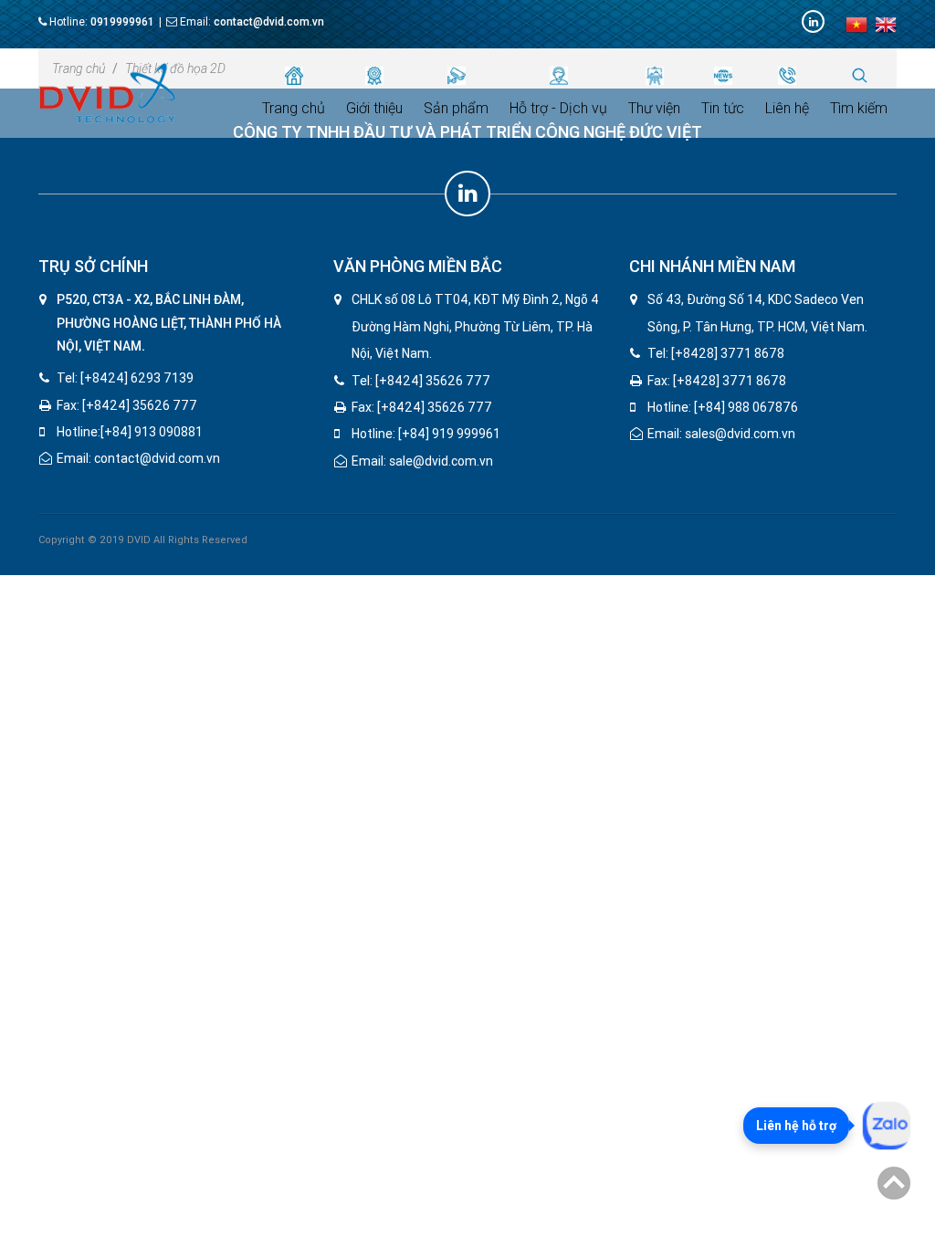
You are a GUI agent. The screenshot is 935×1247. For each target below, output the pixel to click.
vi (856, 25)
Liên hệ (787, 108)
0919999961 (122, 22)
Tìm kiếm (859, 108)
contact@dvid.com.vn (269, 22)
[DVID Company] (813, 21)
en (886, 25)
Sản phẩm (456, 108)
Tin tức (722, 108)
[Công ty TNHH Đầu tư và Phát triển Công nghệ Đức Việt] (106, 92)
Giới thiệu (374, 108)
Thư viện (654, 108)
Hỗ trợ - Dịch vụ (558, 108)
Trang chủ (293, 108)
